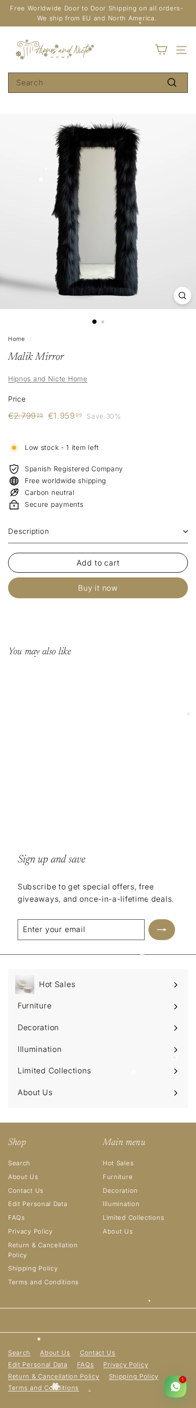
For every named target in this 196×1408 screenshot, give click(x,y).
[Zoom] (182, 295)
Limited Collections (133, 1217)
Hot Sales (118, 1163)
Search (19, 1163)
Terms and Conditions (43, 1282)
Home (16, 338)
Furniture (118, 1176)
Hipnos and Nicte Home (48, 379)
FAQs (16, 1217)
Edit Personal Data (38, 1203)
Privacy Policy (30, 1231)
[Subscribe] (161, 929)
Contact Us (26, 1190)
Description (28, 531)
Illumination (121, 1203)
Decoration (120, 1190)
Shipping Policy (33, 1268)
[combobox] (98, 83)
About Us (23, 1176)
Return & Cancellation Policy (43, 1250)
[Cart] (161, 50)
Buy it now (98, 588)
